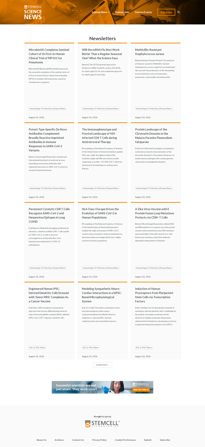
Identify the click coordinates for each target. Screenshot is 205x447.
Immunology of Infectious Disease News (47, 108)
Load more (101, 364)
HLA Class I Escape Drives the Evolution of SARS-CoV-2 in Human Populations (100, 213)
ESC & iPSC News (37, 347)
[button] (178, 12)
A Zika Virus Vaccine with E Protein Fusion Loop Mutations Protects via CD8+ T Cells (154, 213)
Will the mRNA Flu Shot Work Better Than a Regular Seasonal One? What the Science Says (102, 54)
